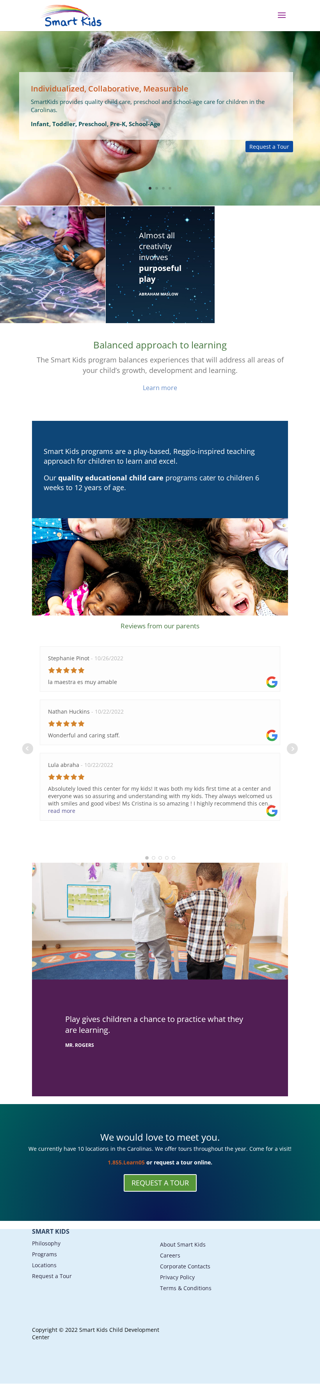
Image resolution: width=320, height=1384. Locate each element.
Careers (170, 1255)
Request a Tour (269, 146)
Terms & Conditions (186, 1288)
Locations (44, 1265)
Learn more (160, 387)
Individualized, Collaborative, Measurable (109, 88)
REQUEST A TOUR (160, 1182)
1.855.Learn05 (126, 1162)
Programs (44, 1254)
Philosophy (46, 1243)
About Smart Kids (183, 1244)
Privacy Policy (177, 1277)
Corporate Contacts (185, 1266)
